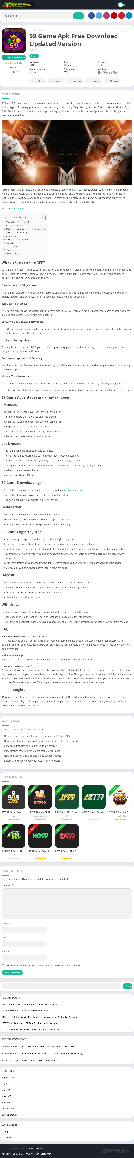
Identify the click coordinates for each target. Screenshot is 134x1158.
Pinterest (77, 81)
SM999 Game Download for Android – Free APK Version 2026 (31, 1004)
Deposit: (10, 243)
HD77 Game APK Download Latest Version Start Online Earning (52, 1053)
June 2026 (6, 1089)
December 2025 (9, 1114)
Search (127, 986)
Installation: (11, 236)
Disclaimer (46, 1153)
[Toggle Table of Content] (41, 217)
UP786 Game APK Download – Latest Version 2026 (26, 1010)
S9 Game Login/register (17, 239)
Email (5, 937)
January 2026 (8, 1108)
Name (5, 923)
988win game (18, 208)
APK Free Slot (35, 1148)
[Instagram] (106, 15)
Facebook (39, 81)
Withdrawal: (11, 246)
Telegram (96, 81)
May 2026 (6, 1096)
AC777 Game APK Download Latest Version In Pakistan (48, 1046)
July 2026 (6, 1083)
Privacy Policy (32, 1153)
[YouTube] (114, 15)
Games (41, 30)
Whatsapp (114, 81)
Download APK (16, 57)
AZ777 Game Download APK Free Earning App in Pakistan (29, 1023)
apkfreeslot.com (73, 490)
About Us (6, 1153)
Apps (7, 1131)
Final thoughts (14, 253)
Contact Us (18, 1153)
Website (5, 951)
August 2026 (8, 1077)
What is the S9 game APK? (18, 222)
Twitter (57, 81)
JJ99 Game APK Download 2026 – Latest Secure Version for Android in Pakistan (39, 1016)
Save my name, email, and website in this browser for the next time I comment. (43, 965)
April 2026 (6, 1102)
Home (32, 30)
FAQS (8, 249)
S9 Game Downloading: (17, 232)
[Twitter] (99, 15)
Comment (7, 884)
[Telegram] (129, 15)
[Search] (78, 15)
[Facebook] (91, 15)
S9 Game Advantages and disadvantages (25, 229)
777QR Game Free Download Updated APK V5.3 (35, 1060)
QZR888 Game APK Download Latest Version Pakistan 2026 (30, 1029)
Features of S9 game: (16, 225)
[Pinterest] (121, 15)
